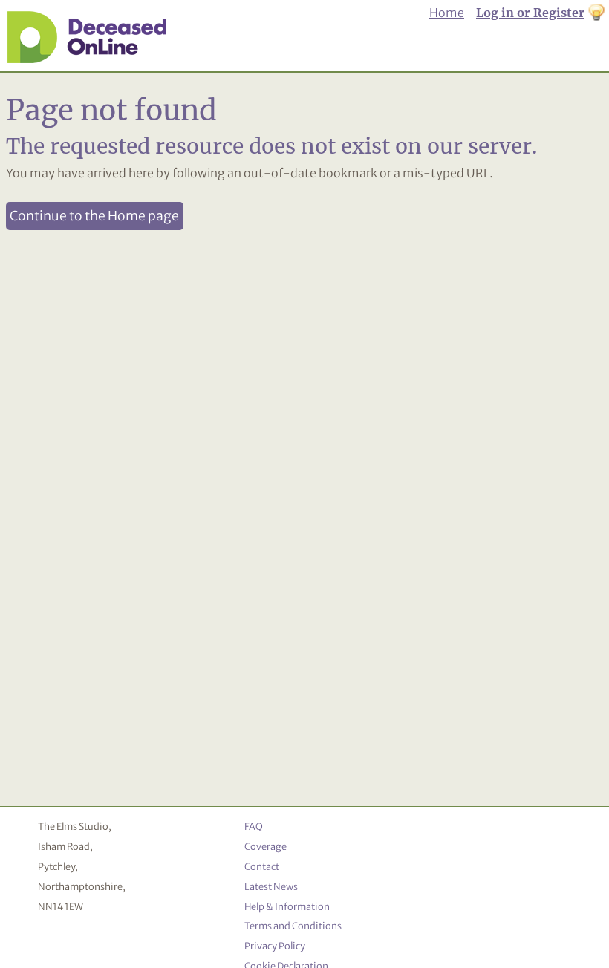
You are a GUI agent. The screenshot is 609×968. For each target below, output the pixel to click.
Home (446, 12)
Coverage (265, 846)
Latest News (271, 886)
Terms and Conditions (293, 926)
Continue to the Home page (94, 216)
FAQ (253, 826)
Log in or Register (530, 12)
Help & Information (287, 906)
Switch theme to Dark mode (596, 13)
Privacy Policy (274, 946)
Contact (261, 866)
